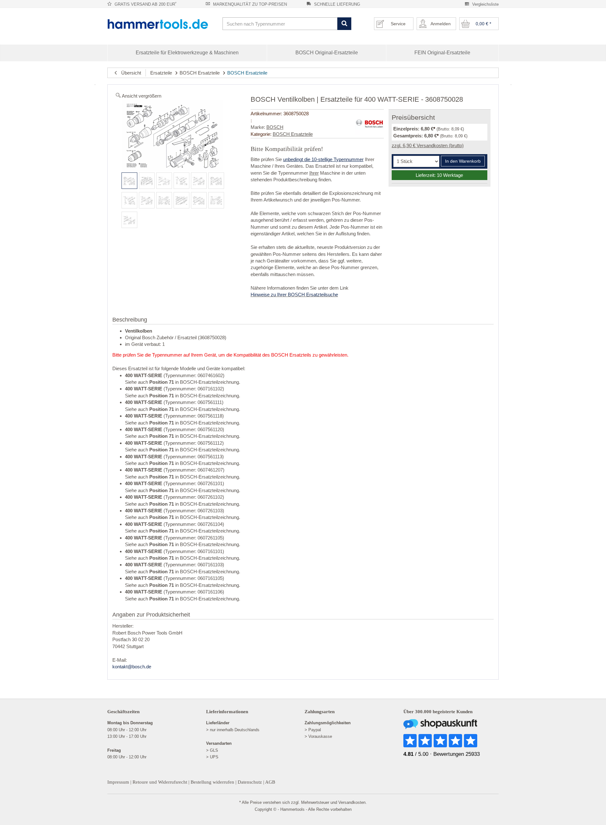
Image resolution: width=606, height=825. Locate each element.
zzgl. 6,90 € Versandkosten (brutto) (428, 145)
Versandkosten (351, 802)
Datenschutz (250, 782)
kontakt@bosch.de (131, 666)
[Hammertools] (162, 24)
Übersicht (129, 72)
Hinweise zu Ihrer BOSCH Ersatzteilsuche (294, 294)
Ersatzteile (161, 72)
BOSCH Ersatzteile (200, 72)
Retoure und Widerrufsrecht (160, 782)
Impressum (118, 782)
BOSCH (274, 127)
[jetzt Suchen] (344, 24)
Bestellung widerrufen (212, 782)
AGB (270, 782)
